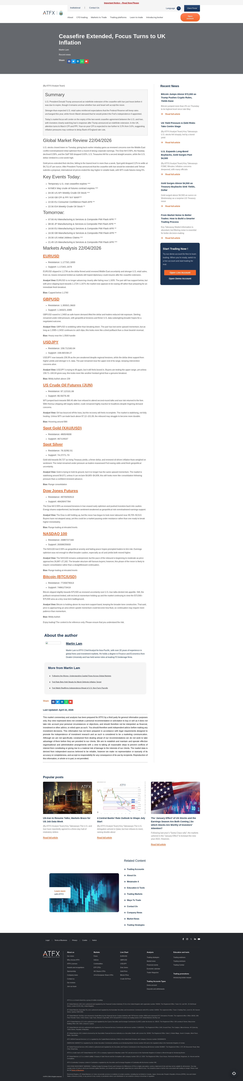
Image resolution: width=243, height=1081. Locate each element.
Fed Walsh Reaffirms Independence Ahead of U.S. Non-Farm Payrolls (80, 688)
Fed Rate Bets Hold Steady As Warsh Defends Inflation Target (76, 682)
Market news (151, 961)
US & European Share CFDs (103, 975)
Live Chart (124, 952)
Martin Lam (74, 643)
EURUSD (51, 256)
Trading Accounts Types (156, 981)
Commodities (98, 964)
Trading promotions (181, 974)
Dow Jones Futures (60, 491)
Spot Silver (53, 444)
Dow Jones (124, 967)
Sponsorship (71, 971)
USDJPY (50, 342)
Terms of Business (61, 940)
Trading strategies (153, 957)
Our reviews (71, 983)
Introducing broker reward (182, 977)
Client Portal (192, 8)
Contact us (70, 979)
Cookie (84, 940)
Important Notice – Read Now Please (121, 3)
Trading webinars (179, 957)
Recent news (65, 55)
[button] (69, 61)
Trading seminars (179, 961)
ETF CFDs (97, 967)
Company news (72, 975)
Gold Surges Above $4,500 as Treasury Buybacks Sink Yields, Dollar (178, 186)
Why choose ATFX (73, 960)
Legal (47, 940)
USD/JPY (123, 964)
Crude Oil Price (125, 979)
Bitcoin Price (124, 975)
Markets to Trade (99, 17)
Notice (94, 940)
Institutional (75, 8)
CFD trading (82, 17)
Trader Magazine (153, 972)
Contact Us (94, 8)
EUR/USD (123, 956)
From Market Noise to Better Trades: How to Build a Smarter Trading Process (178, 218)
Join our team (71, 986)
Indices (96, 960)
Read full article (172, 114)
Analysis (150, 952)
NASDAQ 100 (55, 534)
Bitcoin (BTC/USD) (59, 577)
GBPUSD (51, 299)
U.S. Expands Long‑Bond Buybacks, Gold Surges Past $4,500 (176, 155)
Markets (97, 952)
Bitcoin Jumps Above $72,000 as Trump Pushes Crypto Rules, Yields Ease (178, 97)
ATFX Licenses (72, 964)
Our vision (70, 956)
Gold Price (123, 971)
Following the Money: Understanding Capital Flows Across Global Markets (81, 676)
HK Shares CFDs (99, 971)
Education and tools (181, 952)
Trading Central (178, 965)
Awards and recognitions (75, 967)
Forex (96, 956)
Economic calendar (153, 969)
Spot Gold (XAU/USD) (62, 428)
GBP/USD (123, 960)
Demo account (152, 985)
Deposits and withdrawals (156, 989)
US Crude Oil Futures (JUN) (68, 385)
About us (70, 952)
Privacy (74, 940)
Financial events (152, 965)
